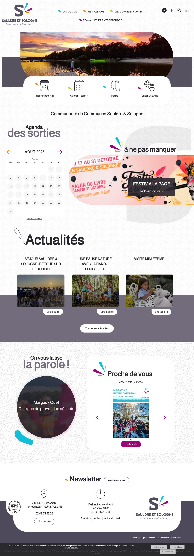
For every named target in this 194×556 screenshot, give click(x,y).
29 (51, 203)
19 (27, 195)
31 (11, 211)
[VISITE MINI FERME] (149, 292)
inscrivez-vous (116, 480)
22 (51, 195)
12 (27, 186)
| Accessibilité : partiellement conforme (164, 538)
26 (27, 203)
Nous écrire (44, 521)
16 (59, 186)
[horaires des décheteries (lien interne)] (44, 85)
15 (51, 186)
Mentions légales (140, 538)
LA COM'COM (70, 11)
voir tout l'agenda (34, 218)
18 (19, 195)
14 (43, 186)
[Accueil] (19, 15)
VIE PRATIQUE (95, 11)
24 (11, 203)
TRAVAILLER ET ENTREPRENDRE (102, 20)
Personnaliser (167, 552)
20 (35, 195)
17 (11, 195)
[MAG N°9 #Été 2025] (131, 414)
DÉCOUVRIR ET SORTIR (128, 11)
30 (59, 203)
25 (19, 203)
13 (35, 186)
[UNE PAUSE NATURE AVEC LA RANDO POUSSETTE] (95, 292)
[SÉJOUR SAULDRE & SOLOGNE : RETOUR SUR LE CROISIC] (40, 292)
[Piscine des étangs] (114, 85)
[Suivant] (165, 417)
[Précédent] (97, 417)
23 (59, 195)
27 (35, 203)
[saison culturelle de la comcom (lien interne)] (149, 85)
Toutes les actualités (97, 328)
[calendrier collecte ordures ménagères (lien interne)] (79, 85)
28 (43, 203)
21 (43, 195)
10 (11, 186)
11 (18, 186)
